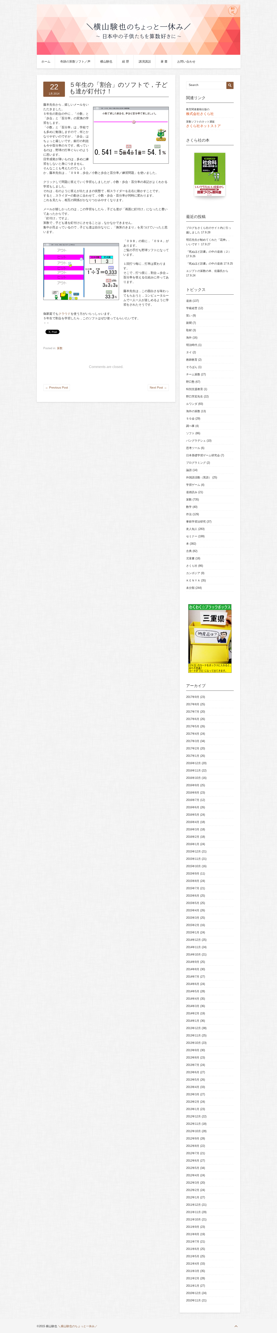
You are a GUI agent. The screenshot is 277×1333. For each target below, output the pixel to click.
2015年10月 (193, 866)
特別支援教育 (194, 389)
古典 (189, 551)
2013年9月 (192, 1050)
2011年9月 (192, 1226)
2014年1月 (192, 1020)
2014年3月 (192, 1006)
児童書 (190, 558)
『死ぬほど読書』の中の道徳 (204, 263)
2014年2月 (192, 1013)
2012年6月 (192, 1160)
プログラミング (196, 462)
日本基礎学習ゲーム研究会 (203, 455)
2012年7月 (192, 1153)
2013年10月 (193, 1042)
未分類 (190, 587)
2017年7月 (192, 711)
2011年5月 (192, 1256)
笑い (189, 315)
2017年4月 (192, 733)
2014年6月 (192, 984)
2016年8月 (192, 792)
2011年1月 (192, 1285)
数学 (189, 506)
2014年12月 (193, 939)
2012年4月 (192, 1175)
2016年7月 (192, 800)
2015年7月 (192, 888)
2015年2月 (192, 925)
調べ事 (190, 426)
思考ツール (193, 448)
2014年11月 (193, 947)
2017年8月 (192, 704)
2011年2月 (192, 1278)
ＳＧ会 (190, 418)
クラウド (64, 313)
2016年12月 (193, 763)
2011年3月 (192, 1271)
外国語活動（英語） (198, 477)
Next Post (158, 387)
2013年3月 (192, 1094)
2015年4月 (192, 910)
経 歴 (125, 61)
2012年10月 (193, 1131)
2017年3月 (192, 741)
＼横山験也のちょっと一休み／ (77, 1326)
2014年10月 (193, 954)
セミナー (191, 536)
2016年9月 (192, 785)
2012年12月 (193, 1116)
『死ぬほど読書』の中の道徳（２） (208, 251)
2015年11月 (193, 858)
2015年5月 (192, 903)
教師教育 (191, 359)
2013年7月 (192, 1065)
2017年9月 (192, 697)
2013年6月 (192, 1072)
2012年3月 (192, 1182)
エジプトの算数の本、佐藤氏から (207, 271)
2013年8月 (192, 1057)
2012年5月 (192, 1168)
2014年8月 (192, 969)
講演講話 (145, 61)
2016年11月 (193, 770)
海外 (189, 337)
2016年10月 (193, 777)
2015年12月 (193, 851)
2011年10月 (193, 1219)
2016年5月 (192, 814)
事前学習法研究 (196, 521)
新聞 (189, 322)
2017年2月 (192, 748)
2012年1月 (192, 1197)
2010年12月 (193, 1293)
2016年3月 (192, 829)
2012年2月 (192, 1190)
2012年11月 (193, 1123)
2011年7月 (192, 1241)
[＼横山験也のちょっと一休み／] (138, 54)
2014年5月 (192, 991)
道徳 (189, 300)
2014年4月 (192, 998)
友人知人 (191, 529)
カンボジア (193, 573)
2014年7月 (192, 976)
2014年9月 (192, 961)
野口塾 (190, 381)
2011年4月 (192, 1263)
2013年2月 (192, 1101)
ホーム (45, 61)
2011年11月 (193, 1212)
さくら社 (191, 565)
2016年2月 (192, 836)
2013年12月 (193, 1028)
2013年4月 (192, 1087)
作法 (189, 514)
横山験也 (106, 61)
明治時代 (191, 345)
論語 (189, 470)
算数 (60, 348)
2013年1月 (192, 1109)
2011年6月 (192, 1249)
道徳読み (191, 492)
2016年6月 (192, 807)
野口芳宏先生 (194, 396)
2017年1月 (192, 755)
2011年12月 (193, 1204)
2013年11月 (193, 1035)
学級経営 (191, 308)
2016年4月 (192, 822)
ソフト (190, 433)
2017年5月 (192, 726)
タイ (189, 352)
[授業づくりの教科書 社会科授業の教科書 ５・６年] (210, 177)
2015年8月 (192, 881)
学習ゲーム (193, 484)
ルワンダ (191, 403)
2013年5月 (192, 1079)
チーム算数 (193, 374)
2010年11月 (193, 1300)
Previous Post (56, 387)
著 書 (164, 61)
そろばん (191, 367)
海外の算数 (193, 411)
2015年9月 (192, 873)
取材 (189, 330)
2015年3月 (192, 917)
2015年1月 (192, 932)
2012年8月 (192, 1145)
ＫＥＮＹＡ (193, 580)
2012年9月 (192, 1138)
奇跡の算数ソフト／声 (75, 61)
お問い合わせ (186, 61)
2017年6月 (192, 719)
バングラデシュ (196, 440)
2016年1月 (192, 844)
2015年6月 (192, 895)
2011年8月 (192, 1234)
